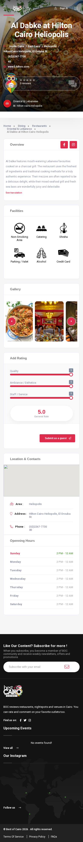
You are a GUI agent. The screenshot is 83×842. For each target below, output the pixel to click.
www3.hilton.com (18, 66)
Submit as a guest (56, 438)
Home (7, 125)
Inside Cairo (16, 46)
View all (8, 748)
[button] (71, 321)
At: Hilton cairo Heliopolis (27, 105)
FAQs (54, 836)
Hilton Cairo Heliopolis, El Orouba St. (25, 51)
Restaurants (39, 125)
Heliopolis (50, 46)
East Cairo (34, 46)
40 (9, 61)
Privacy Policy (37, 836)
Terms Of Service (13, 836)
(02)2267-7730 (16, 56)
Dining (21, 125)
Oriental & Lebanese (19, 128)
